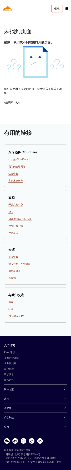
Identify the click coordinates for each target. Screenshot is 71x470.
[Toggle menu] (66, 8)
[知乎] (23, 441)
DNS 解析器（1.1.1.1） (20, 218)
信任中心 (13, 173)
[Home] (8, 8)
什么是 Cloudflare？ (19, 159)
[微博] (15, 441)
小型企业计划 (11, 357)
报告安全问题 (13, 462)
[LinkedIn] (40, 441)
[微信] (7, 441)
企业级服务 (10, 363)
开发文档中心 (15, 204)
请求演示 (9, 374)
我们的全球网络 (16, 166)
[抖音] (31, 441)
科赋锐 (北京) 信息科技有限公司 (23, 454)
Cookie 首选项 (46, 462)
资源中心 (13, 256)
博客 (10, 302)
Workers (13, 232)
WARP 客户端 (15, 225)
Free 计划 (9, 352)
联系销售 (9, 379)
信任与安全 (29, 462)
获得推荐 (9, 368)
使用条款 (52, 458)
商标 (59, 462)
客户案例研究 (15, 180)
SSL (10, 211)
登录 (57, 8)
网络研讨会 (14, 270)
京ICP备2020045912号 (19, 458)
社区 (10, 309)
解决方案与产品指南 (19, 263)
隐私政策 (39, 458)
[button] (35, 62)
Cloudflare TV (16, 316)
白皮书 (12, 278)
